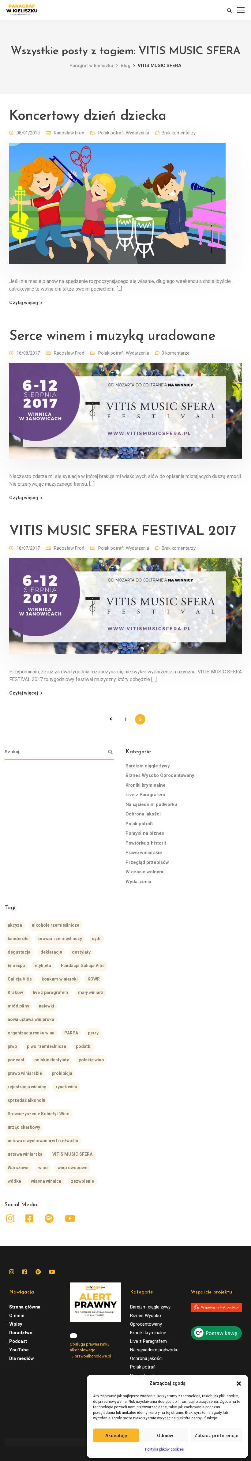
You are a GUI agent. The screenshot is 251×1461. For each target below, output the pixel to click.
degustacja (19, 952)
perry (93, 1032)
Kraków (15, 992)
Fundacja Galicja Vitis (83, 965)
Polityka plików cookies (164, 1449)
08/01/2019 (28, 133)
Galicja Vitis (20, 979)
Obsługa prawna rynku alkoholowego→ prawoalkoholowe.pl (90, 1350)
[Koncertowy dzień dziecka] (117, 207)
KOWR (94, 979)
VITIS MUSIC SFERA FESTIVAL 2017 (122, 531)
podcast (16, 1059)
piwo (12, 1046)
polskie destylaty (51, 1059)
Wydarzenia (137, 133)
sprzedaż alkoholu (26, 1100)
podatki (84, 1046)
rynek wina (66, 1086)
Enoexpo (16, 965)
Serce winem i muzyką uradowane (112, 336)
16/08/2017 (28, 353)
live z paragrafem (50, 992)
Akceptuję (116, 1435)
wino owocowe (72, 1167)
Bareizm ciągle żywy (148, 766)
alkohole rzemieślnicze (55, 925)
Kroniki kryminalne (146, 785)
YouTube (19, 1350)
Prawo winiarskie (144, 852)
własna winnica (46, 1181)
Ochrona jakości (143, 814)
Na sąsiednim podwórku (151, 804)
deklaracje (51, 952)
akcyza (15, 925)
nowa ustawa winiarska (31, 1019)
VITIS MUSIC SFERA (72, 1154)
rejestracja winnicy (27, 1086)
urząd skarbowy (24, 1127)
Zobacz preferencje (216, 1435)
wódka (14, 1181)
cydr (96, 938)
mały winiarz (90, 992)
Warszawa (18, 1167)
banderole (18, 938)
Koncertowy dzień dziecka (87, 116)
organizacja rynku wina (31, 1032)
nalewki (46, 1005)
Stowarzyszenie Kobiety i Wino (38, 1113)
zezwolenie (82, 1181)
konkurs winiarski (60, 979)
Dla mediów (21, 1358)
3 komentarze (175, 353)
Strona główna (24, 1307)
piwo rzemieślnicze (46, 1046)
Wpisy (15, 1324)
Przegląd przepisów (147, 862)
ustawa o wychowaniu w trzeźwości (43, 1140)
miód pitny (18, 1005)
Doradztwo (20, 1332)
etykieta (43, 965)
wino (43, 1167)
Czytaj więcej (23, 302)
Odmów (165, 1435)
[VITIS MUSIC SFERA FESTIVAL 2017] (125, 610)
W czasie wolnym (144, 872)
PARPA (71, 1032)
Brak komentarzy (179, 133)
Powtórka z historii (146, 843)
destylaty (81, 952)
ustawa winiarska (25, 1154)
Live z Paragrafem (145, 794)
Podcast (18, 1341)
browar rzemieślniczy (60, 938)
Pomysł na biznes (145, 833)
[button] (239, 1383)
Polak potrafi (111, 133)
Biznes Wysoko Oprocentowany (160, 775)
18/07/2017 (28, 548)
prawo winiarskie (25, 1073)
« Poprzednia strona (111, 719)
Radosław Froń (69, 133)
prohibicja (62, 1073)
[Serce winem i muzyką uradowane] (125, 415)
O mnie (16, 1315)
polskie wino (91, 1059)
